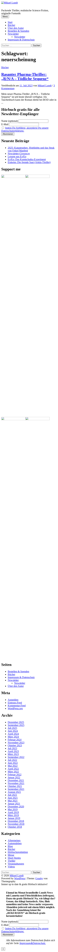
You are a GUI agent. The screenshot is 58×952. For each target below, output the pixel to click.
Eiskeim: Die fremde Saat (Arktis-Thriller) (29, 162)
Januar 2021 (14, 803)
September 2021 (16, 789)
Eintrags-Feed (15, 702)
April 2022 (13, 768)
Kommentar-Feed (17, 705)
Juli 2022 (12, 760)
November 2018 (16, 824)
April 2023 (13, 751)
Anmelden (13, 699)
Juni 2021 (13, 797)
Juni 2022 (13, 763)
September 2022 (16, 757)
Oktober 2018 (15, 827)
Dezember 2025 (16, 722)
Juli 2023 (12, 748)
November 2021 (16, 783)
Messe (11, 855)
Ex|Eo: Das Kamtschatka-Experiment (27, 159)
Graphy (39, 878)
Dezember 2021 (16, 780)
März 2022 (13, 771)
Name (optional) (9, 121)
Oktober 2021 (15, 786)
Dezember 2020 (16, 806)
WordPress (19, 878)
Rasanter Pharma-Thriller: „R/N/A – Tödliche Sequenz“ (24, 76)
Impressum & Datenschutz (21, 39)
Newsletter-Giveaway (19, 153)
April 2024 (13, 733)
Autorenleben (15, 843)
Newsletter (13, 33)
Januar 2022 (14, 777)
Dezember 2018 (16, 821)
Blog (10, 846)
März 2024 (13, 736)
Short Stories (14, 858)
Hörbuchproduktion (18, 852)
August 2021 (14, 792)
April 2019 (13, 812)
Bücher (11, 25)
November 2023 (16, 742)
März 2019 (13, 815)
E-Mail (4, 124)
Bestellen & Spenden (18, 31)
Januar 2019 (14, 818)
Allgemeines (14, 840)
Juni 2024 (13, 731)
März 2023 (13, 754)
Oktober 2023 (15, 745)
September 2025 (16, 725)
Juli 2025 (12, 728)
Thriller (11, 860)
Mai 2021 (13, 800)
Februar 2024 (14, 739)
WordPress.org (15, 708)
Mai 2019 (13, 809)
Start (10, 22)
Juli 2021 (12, 795)
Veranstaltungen (16, 863)
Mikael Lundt (17, 875)
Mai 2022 (13, 765)
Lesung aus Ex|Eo (17, 156)
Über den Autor (16, 28)
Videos (11, 866)
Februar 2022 (14, 774)
